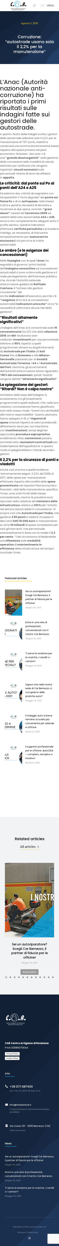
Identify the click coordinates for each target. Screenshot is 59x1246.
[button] (6, 977)
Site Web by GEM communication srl (29, 1226)
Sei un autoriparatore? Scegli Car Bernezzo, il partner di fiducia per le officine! (29, 951)
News (8, 1143)
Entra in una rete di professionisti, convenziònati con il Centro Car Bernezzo (28, 1174)
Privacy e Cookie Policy (27, 1232)
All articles (28, 847)
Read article (29, 972)
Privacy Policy (12, 1054)
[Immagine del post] (29, 900)
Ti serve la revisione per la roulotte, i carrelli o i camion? (29, 1189)
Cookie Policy (12, 1058)
